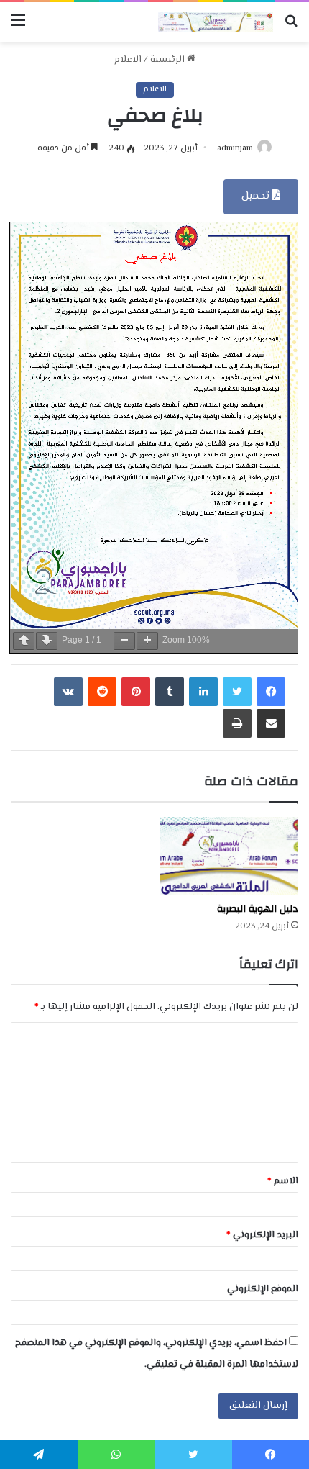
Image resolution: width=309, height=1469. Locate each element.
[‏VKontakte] (68, 691)
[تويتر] (237, 691)
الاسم (282, 1181)
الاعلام (128, 60)
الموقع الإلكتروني (262, 1289)
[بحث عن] (291, 27)
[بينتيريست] (135, 691)
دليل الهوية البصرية (257, 909)
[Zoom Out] (124, 641)
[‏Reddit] (102, 691)
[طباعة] (237, 723)
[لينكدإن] (203, 691)
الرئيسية (168, 60)
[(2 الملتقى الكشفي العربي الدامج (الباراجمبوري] (215, 22)
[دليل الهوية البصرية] (229, 856)
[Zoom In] (147, 641)
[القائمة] (18, 27)
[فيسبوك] (271, 691)
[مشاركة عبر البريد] (271, 723)
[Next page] (46, 641)
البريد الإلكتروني (262, 1235)
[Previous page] (23, 641)
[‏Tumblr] (169, 691)
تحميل (256, 196)
